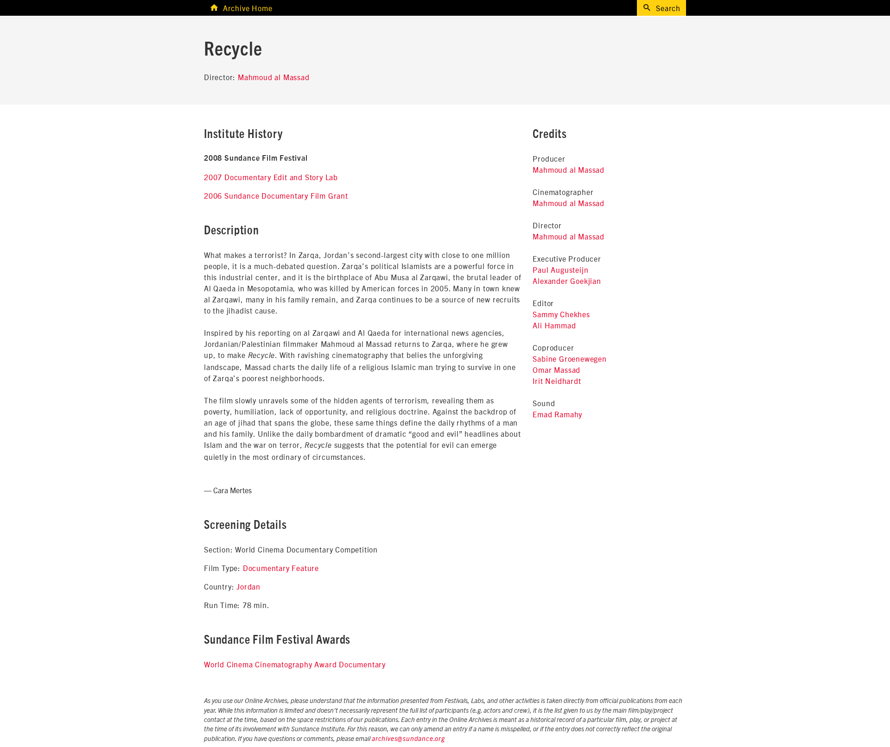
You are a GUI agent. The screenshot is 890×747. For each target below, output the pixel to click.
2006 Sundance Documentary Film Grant (276, 195)
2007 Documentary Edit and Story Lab (271, 177)
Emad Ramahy (557, 414)
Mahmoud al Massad (274, 77)
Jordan (248, 586)
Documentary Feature (281, 567)
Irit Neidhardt (557, 380)
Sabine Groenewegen (569, 358)
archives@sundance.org (408, 739)
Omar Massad (556, 369)
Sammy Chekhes (561, 314)
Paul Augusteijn (560, 269)
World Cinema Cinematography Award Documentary (295, 664)
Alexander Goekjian (567, 280)
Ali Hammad (554, 325)
